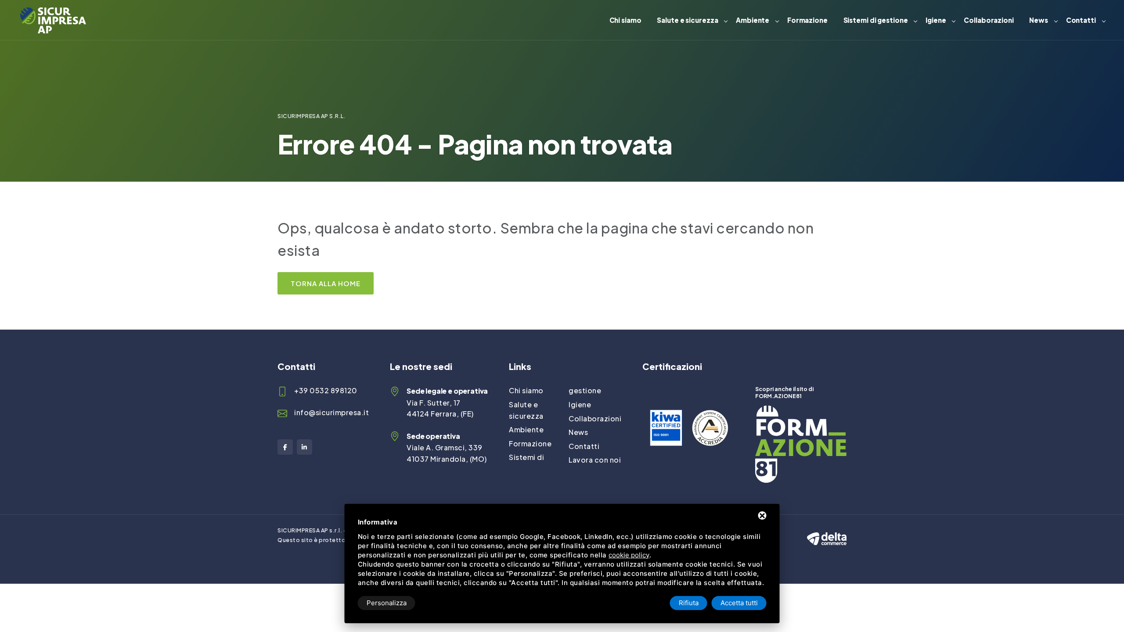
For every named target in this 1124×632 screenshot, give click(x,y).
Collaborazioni (989, 20)
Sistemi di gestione (875, 20)
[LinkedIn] (304, 447)
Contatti (1081, 20)
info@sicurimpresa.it (331, 412)
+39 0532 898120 (325, 390)
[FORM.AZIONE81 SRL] (801, 411)
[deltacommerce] (827, 530)
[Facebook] (285, 447)
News (1038, 20)
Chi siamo (625, 20)
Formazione (807, 20)
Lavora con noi (595, 459)
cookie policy (629, 555)
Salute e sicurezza (687, 20)
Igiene (936, 20)
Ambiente (752, 20)
